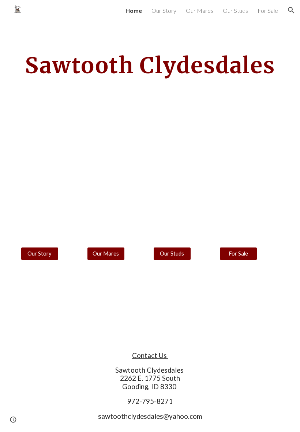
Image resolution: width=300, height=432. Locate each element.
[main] (150, 65)
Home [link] (133, 10)
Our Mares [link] (199, 10)
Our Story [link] (163, 10)
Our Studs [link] (235, 10)
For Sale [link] (268, 10)
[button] (291, 10)
